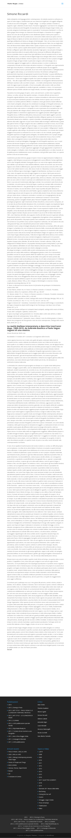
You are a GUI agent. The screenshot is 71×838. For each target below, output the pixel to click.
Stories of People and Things (17, 762)
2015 (40, 774)
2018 (40, 783)
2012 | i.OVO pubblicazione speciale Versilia (24, 824)
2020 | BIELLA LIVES (14, 754)
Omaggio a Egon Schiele (46, 800)
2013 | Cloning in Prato (15, 707)
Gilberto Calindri (42, 719)
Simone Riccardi (42, 715)
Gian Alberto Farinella (44, 736)
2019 (40, 786)
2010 (40, 760)
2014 (9, 705)
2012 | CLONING (13, 720)
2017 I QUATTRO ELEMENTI (47, 780)
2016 (40, 777)
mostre (41, 797)
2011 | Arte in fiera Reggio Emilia (18, 736)
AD (9, 774)
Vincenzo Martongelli (44, 729)
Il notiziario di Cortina (14, 776)
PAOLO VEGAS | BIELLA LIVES (17, 752)
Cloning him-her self (45, 794)
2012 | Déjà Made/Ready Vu (17, 728)
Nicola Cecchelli (42, 733)
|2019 (41, 752)
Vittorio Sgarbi (42, 712)
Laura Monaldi (42, 726)
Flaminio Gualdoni (43, 708)
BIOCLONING (12, 765)
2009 (40, 757)
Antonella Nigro (42, 722)
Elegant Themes (31, 835)
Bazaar (10, 771)
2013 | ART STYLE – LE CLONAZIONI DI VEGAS (28, 821)
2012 (40, 766)
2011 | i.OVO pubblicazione (16, 742)
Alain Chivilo (41, 705)
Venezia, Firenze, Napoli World (17, 768)
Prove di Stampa (44, 803)
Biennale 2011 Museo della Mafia (49, 788)
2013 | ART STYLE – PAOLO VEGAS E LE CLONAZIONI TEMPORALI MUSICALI (34, 819)
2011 (40, 763)
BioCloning (42, 791)
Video (40, 808)
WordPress (50, 835)
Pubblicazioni (43, 806)
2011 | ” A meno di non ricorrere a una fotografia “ (34, 826)
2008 (40, 754)
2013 (40, 769)
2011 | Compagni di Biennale (17, 739)
